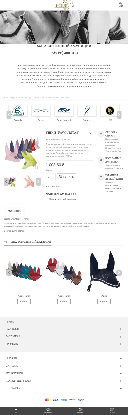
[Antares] (87, 111)
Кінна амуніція (24, 97)
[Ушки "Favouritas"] (22, 152)
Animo (41, 120)
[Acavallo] (18, 111)
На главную (9, 97)
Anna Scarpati (64, 120)
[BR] (110, 111)
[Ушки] (104, 272)
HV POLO (56, 186)
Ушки (104, 296)
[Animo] (41, 111)
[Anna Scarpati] (64, 111)
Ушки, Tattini (24, 296)
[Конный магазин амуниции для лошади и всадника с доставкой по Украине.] (64, 5)
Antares (87, 120)
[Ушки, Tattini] (24, 272)
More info (14, 211)
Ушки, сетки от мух (43, 97)
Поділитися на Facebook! (62, 199)
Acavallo (18, 120)
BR (110, 120)
